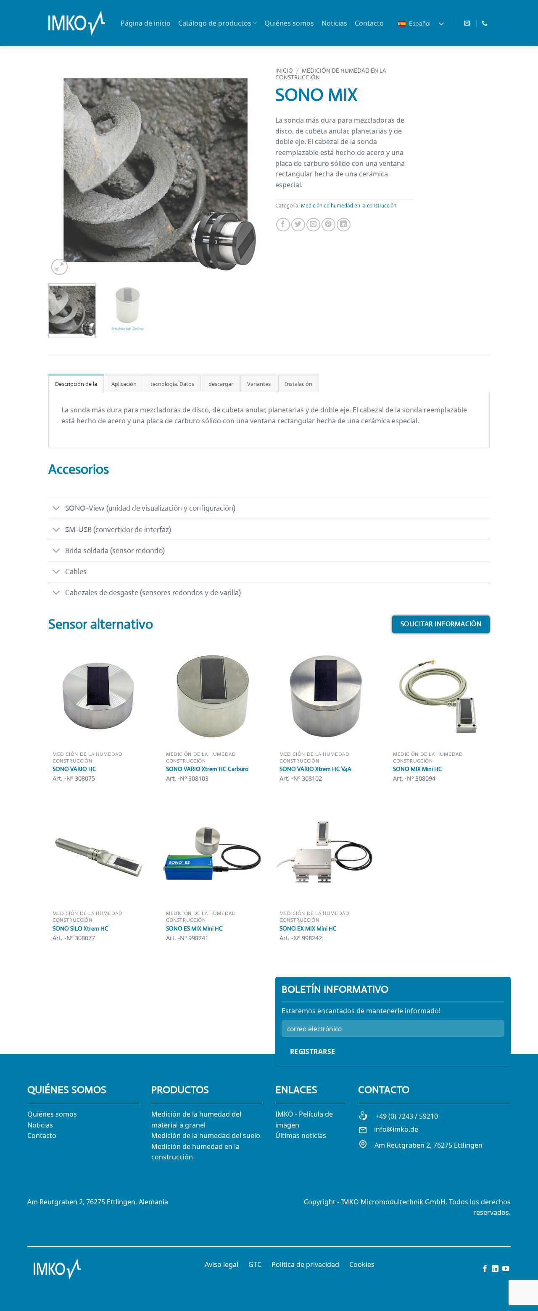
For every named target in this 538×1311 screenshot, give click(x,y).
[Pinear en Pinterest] (328, 225)
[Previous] (63, 170)
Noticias (334, 23)
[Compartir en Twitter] (298, 225)
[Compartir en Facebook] (283, 225)
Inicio (284, 70)
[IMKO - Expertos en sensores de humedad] (76, 23)
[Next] (248, 170)
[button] (59, 267)
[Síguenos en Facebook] (485, 1269)
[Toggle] (56, 509)
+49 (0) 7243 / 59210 (406, 1116)
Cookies (361, 1264)
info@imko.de (396, 1129)
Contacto (369, 23)
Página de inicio (146, 23)
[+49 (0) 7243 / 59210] (486, 23)
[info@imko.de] (468, 23)
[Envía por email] (313, 225)
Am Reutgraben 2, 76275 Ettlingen (428, 1145)
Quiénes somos (289, 23)
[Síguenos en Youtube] (505, 1269)
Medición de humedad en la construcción (330, 74)
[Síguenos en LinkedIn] (495, 1269)
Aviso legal (221, 1264)
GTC (254, 1264)
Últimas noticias (300, 1135)
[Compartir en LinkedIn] (344, 225)
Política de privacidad (305, 1264)
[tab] (76, 383)
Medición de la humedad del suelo (205, 1135)
